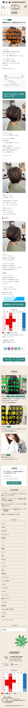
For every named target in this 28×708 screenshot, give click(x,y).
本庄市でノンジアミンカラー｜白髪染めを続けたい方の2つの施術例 (14, 499)
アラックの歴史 (5, 580)
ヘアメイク (4, 566)
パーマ (3, 563)
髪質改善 (3, 605)
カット (3, 545)
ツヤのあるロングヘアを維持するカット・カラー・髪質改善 (14, 510)
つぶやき (3, 591)
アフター (13, 82)
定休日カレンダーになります (12, 85)
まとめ (15, 83)
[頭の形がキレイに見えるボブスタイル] (15, 348)
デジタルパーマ (5, 534)
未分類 (3, 527)
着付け (3, 570)
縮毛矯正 (3, 538)
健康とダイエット (5, 598)
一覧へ (14, 359)
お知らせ (3, 559)
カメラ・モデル (5, 577)
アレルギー (4, 613)
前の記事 (6, 359)
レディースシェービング (7, 620)
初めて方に (4, 531)
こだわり (3, 584)
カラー (3, 541)
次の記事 (21, 359)
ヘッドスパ (4, 602)
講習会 (3, 548)
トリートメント (5, 595)
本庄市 (3, 616)
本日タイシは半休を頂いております (10, 514)
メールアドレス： (7, 476)
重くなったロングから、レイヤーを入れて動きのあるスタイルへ (14, 504)
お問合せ (15, 298)
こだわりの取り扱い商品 (7, 609)
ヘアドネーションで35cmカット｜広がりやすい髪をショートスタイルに (14, 494)
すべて (3, 523)
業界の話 (3, 573)
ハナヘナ (3, 552)
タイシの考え (4, 588)
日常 (2, 556)
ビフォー (12, 81)
